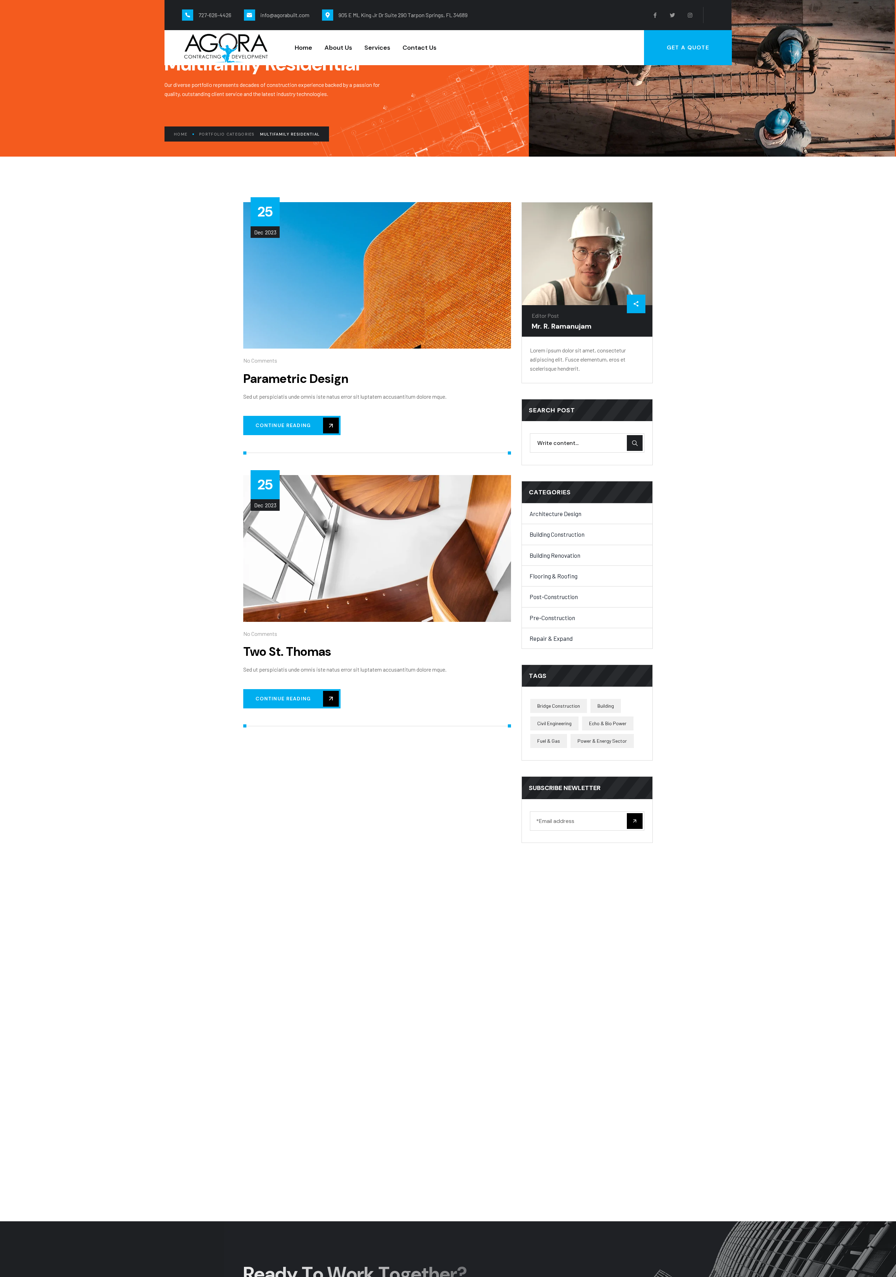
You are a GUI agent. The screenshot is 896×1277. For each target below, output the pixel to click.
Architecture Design (555, 513)
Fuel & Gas (548, 741)
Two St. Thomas (287, 652)
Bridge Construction (558, 706)
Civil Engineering (554, 723)
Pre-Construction (552, 617)
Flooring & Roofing (554, 575)
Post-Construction (554, 596)
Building (605, 706)
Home (180, 134)
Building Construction (557, 534)
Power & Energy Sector (602, 741)
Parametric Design (295, 379)
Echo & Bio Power (607, 723)
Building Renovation (555, 555)
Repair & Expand (551, 638)
